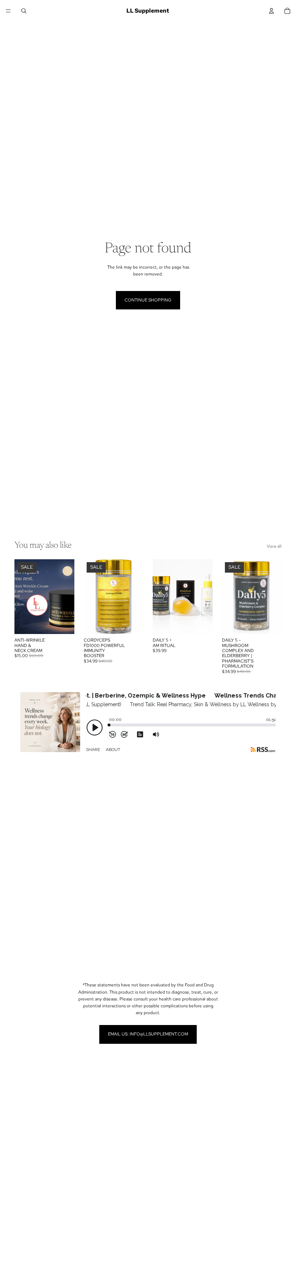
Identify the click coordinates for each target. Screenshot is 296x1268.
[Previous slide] (22, 597)
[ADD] (63, 622)
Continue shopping (148, 300)
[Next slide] (66, 597)
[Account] (271, 11)
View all (274, 546)
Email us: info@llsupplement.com (148, 1034)
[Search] (24, 11)
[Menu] (8, 11)
